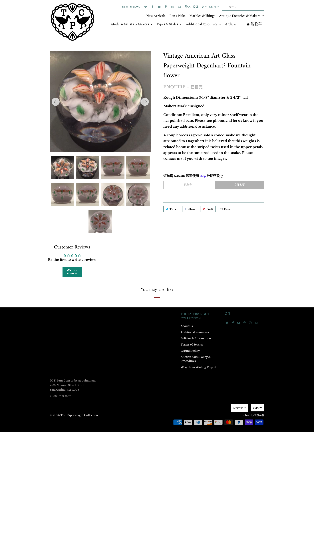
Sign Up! (157, 341)
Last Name (111, 259)
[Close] (209, 192)
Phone (108, 279)
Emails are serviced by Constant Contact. (134, 330)
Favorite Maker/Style (116, 300)
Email (108, 217)
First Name (111, 238)
